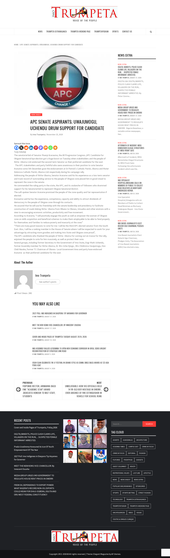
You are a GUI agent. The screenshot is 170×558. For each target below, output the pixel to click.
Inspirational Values (121, 473)
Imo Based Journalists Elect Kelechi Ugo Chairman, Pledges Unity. (131, 226)
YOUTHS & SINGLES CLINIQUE (123, 519)
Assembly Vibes (119, 446)
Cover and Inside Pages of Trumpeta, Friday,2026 (35, 427)
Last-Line (136, 473)
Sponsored (140, 486)
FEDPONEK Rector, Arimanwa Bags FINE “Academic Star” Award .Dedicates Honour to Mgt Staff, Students (39, 389)
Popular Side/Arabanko (122, 486)
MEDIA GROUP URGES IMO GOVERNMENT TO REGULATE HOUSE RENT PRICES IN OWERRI (130, 110)
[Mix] (45, 148)
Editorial (132, 453)
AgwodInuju (128, 440)
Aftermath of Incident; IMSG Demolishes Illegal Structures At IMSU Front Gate (131, 148)
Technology (118, 499)
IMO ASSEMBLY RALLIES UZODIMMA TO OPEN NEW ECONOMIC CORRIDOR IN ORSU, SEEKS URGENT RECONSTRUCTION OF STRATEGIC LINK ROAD (69, 350)
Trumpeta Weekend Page (80, 31)
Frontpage (128, 460)
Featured (116, 460)
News (40, 31)
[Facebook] (16, 148)
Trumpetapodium (101, 31)
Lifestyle (147, 473)
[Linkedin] (31, 148)
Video (131, 512)
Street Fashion (144, 493)
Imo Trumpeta (39, 134)
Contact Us (127, 31)
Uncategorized (119, 512)
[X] (21, 148)
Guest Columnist (119, 466)
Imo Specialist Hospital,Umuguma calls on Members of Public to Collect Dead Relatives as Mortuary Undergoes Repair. (130, 185)
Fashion (142, 453)
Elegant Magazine (101, 554)
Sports (115, 31)
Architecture (141, 440)
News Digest (36, 115)
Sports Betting (128, 493)
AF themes (115, 554)
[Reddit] (26, 148)
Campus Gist (133, 446)
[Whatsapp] (50, 148)
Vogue (139, 512)
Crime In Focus (148, 446)
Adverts (116, 440)
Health (132, 466)
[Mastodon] (41, 148)
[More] (55, 148)
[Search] (151, 31)
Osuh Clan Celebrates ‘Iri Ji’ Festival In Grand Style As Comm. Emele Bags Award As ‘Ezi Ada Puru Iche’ (70, 364)
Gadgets (139, 460)
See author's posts (47, 281)
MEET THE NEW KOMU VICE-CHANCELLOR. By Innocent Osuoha (56, 325)
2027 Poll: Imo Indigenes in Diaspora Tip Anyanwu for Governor (59, 313)
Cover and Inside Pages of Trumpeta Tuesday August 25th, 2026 (59, 336)
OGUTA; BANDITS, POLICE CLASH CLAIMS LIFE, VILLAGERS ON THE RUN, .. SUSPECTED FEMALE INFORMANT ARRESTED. (130, 70)
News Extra (122, 64)
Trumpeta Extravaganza (56, 31)
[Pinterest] (36, 148)
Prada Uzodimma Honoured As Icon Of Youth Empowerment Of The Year (34, 448)
